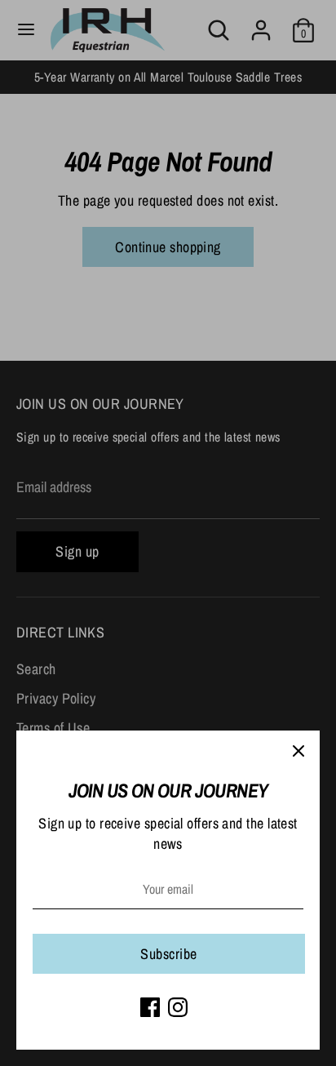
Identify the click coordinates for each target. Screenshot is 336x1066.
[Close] (298, 752)
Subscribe (168, 954)
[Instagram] (178, 1007)
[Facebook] (150, 1007)
